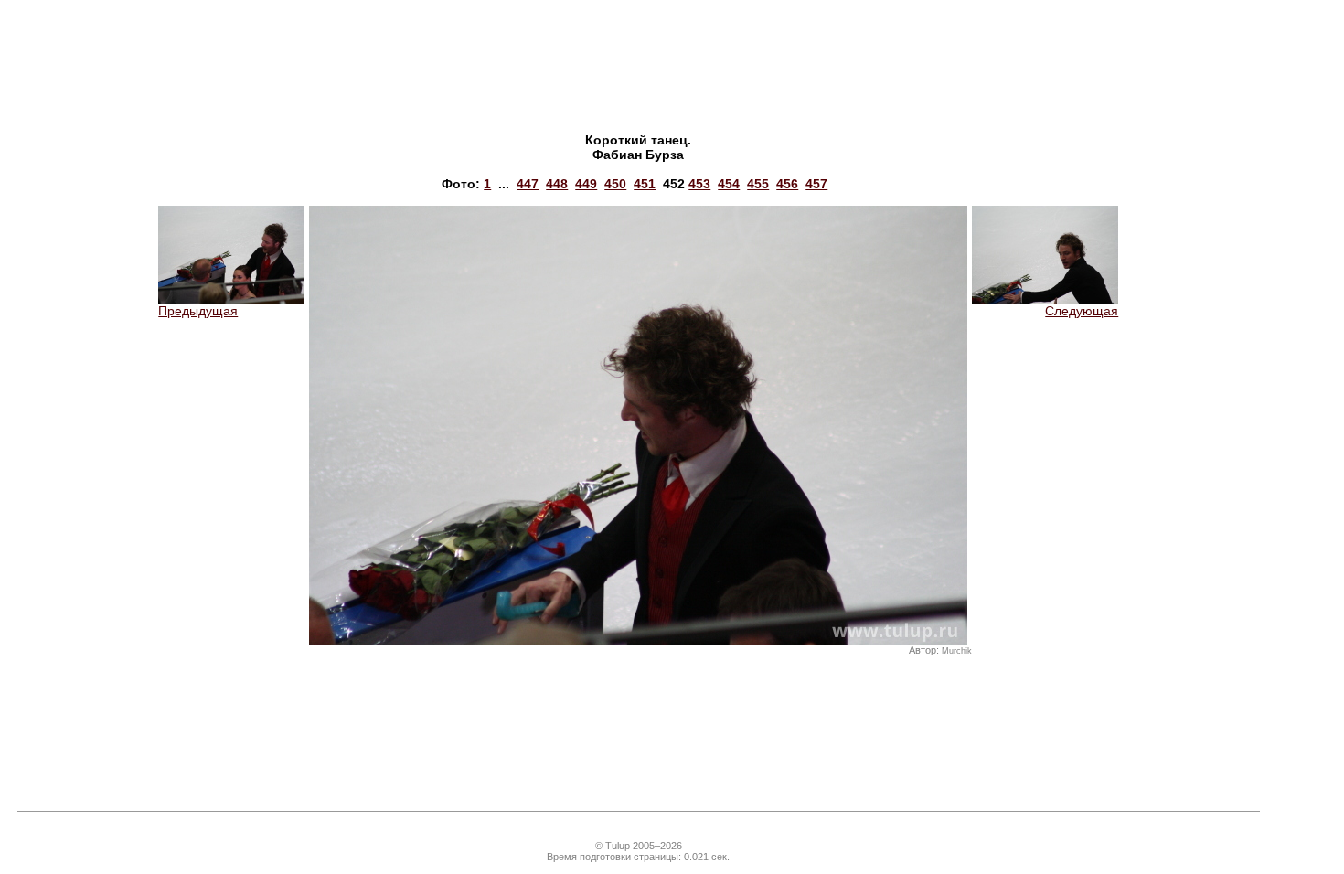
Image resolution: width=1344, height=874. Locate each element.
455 (758, 183)
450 (615, 183)
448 (557, 183)
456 (787, 183)
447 (528, 183)
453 (699, 183)
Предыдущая (198, 311)
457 (816, 183)
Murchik (957, 651)
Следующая (1081, 311)
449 (586, 183)
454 (729, 183)
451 (645, 183)
